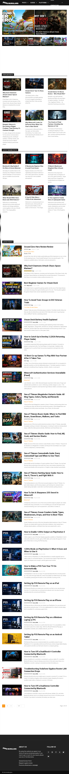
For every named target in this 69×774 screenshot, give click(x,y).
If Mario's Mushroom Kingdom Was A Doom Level (55, 168)
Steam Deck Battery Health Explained (40, 320)
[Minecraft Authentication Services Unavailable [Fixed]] (12, 377)
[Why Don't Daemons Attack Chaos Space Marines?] (51, 22)
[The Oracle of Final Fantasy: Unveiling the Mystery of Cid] (57, 115)
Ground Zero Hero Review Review (38, 247)
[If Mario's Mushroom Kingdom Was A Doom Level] (57, 159)
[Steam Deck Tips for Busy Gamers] (8, 41)
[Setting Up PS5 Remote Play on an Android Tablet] (12, 638)
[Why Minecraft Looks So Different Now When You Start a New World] (47, 41)
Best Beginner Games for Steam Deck (41, 283)
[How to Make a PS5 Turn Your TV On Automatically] (12, 570)
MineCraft (27, 380)
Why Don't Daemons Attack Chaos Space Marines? (10, 95)
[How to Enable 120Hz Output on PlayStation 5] (12, 537)
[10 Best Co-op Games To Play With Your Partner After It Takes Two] (12, 360)
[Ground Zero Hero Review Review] (18, 22)
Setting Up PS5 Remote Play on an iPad (41, 583)
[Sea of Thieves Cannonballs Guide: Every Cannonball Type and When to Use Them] (12, 457)
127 (19, 706)
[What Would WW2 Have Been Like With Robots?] (12, 190)
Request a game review (26, 763)
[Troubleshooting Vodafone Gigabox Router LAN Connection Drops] (12, 673)
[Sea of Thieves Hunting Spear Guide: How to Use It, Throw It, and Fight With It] (12, 478)
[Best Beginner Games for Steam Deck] (12, 288)
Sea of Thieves (28, 401)
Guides (32, 2)
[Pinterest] (56, 752)
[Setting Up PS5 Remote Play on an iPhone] (12, 605)
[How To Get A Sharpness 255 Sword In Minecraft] (12, 496)
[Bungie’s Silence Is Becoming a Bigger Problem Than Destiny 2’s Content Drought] (34, 41)
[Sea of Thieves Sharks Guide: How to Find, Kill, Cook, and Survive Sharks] (12, 437)
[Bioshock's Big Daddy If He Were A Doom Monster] (12, 159)
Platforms (42, 2)
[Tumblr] (59, 752)
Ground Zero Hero (29, 251)
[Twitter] (63, 752)
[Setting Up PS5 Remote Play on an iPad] (12, 588)
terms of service (24, 753)
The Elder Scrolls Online (31, 307)
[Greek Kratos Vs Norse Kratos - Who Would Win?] (21, 41)
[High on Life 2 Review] (60, 41)
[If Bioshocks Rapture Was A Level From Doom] (34, 159)
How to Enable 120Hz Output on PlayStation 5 (44, 532)
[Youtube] (48, 756)
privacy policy (35, 753)
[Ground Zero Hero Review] (12, 251)
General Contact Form (25, 761)
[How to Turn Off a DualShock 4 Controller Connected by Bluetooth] (12, 655)
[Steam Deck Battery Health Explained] (12, 324)
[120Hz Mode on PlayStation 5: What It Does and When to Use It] (12, 554)
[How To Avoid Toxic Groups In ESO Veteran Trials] (12, 304)
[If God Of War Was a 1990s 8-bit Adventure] (34, 190)
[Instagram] (52, 752)
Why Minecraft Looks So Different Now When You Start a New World (33, 124)
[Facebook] (48, 752)
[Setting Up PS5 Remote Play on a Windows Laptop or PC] (12, 622)
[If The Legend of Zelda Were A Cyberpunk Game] (57, 190)
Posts (24, 2)
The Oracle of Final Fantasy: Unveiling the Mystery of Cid (55, 124)
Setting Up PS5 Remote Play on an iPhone (42, 600)
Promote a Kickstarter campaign (28, 765)
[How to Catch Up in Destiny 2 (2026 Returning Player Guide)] (12, 341)
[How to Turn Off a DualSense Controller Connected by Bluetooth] (12, 690)
